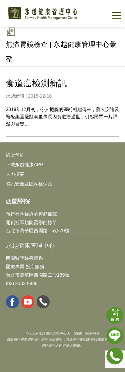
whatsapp (43, 301)
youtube (27, 301)
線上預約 (15, 155)
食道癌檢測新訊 (36, 83)
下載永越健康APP (24, 164)
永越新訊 (15, 96)
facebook (12, 301)
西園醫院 (18, 201)
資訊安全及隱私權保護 (29, 183)
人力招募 (15, 174)
